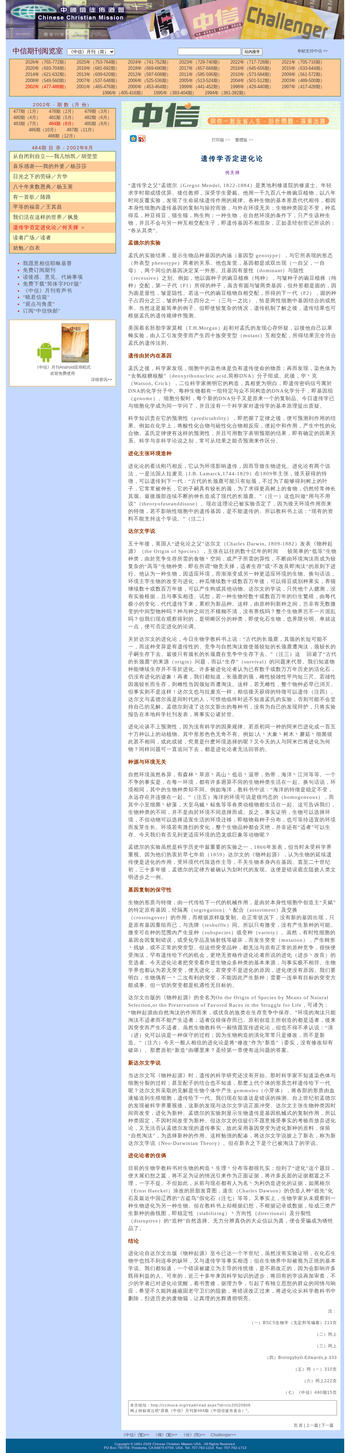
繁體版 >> (244, 139)
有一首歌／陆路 (32, 197)
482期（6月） (98, 117)
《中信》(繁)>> (135, 1434)
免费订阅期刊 (39, 270)
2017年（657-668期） (200, 68)
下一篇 (327, 1425)
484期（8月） (62, 123)
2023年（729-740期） (200, 62)
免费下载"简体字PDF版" (52, 284)
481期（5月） (62, 117)
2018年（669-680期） (149, 68)
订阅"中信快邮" (41, 311)
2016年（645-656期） (251, 68)
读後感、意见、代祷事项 (53, 277)
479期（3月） (98, 111)
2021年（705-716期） (303, 62)
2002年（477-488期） (46, 86)
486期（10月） (43, 129)
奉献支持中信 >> (312, 51)
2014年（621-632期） (46, 74)
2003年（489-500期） (303, 80)
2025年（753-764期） (98, 62)
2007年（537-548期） (98, 80)
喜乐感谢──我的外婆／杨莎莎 (50, 166)
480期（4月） (27, 117)
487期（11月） (81, 129)
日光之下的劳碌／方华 (40, 176)
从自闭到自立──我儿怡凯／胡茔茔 (55, 156)
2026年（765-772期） (46, 62)
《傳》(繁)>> (165, 1434)
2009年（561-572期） (303, 74)
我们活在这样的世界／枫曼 (46, 217)
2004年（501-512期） (251, 80)
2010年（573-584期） (251, 74)
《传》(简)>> (193, 1434)
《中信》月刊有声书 (47, 290)
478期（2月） (62, 111)
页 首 (299, 1425)
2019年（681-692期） (98, 68)
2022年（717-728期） (251, 62)
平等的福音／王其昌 (37, 207)
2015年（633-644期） (303, 68)
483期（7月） (27, 123)
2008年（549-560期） (46, 80)
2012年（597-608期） (149, 74)
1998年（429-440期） (251, 86)
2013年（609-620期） (98, 74)
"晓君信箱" (36, 297)
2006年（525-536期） (149, 80)
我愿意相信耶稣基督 (47, 263)
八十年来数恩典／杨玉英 (43, 186)
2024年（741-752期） (149, 62)
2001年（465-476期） (98, 86)
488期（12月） (63, 135)
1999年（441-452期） (200, 86)
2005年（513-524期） (200, 80)
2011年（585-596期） (200, 74)
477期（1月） (27, 111)
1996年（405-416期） (123, 92)
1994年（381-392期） (226, 92)
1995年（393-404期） (175, 92)
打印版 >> (221, 139)
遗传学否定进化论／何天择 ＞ (49, 227)
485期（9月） (98, 123)
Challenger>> (223, 1434)
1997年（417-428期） (303, 86)
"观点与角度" (39, 304)
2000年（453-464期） (149, 86)
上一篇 (312, 1425)
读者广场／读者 (32, 237)
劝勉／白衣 (26, 248)
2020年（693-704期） (46, 68)
